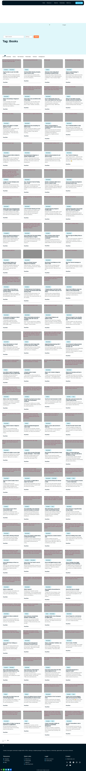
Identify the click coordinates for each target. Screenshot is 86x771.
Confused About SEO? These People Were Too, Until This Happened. (74, 209)
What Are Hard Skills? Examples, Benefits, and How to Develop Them (74, 99)
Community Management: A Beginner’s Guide (72, 670)
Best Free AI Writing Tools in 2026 (73, 535)
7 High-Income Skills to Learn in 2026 (11, 452)
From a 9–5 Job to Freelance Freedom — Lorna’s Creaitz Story (74, 481)
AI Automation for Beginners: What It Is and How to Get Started (11, 318)
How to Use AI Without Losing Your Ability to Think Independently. (74, 290)
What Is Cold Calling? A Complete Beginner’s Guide (10, 126)
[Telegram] (73, 762)
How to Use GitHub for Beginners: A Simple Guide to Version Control (11, 236)
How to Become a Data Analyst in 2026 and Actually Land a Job (31, 670)
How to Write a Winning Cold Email (11, 535)
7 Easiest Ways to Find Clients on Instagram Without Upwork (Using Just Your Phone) (10, 290)
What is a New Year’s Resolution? (10, 399)
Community (6, 69)
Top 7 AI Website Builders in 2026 (73, 125)
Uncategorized (6, 233)
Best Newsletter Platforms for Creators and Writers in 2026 (9, 263)
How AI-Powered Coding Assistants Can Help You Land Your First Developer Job (74, 345)
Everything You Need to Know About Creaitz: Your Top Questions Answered (32, 400)
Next (8, 740)
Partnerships (54, 478)
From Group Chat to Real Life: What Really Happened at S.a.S (53, 670)
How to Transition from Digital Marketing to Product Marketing (73, 563)
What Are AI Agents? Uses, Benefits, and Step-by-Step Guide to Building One (74, 318)
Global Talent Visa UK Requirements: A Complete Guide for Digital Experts (11, 209)
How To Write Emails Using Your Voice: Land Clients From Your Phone (53, 99)
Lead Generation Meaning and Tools (32, 208)
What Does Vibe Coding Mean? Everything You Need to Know (52, 72)
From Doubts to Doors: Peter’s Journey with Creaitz (10, 509)
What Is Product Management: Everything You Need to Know (31, 643)
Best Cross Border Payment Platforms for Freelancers (30, 263)
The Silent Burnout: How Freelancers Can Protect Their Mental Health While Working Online (32, 290)
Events (73, 396)
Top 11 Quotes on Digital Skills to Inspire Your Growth (31, 481)
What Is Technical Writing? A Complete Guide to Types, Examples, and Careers (53, 127)
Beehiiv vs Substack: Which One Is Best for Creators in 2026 (52, 182)
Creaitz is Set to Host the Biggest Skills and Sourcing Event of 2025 (73, 697)
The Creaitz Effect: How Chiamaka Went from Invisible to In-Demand (31, 509)
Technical (26, 69)
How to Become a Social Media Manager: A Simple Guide (31, 617)
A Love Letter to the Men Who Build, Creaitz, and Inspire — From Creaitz (32, 453)
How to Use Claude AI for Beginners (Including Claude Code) (74, 182)
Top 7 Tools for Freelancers (72, 155)
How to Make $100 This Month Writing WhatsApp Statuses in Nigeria (32, 236)
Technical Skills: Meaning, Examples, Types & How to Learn (32, 72)
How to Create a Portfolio (71, 642)
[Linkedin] (70, 762)
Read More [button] (5, 82)
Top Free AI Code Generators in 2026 (53, 399)
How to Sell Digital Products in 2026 (53, 562)
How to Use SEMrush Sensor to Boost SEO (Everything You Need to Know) (32, 697)
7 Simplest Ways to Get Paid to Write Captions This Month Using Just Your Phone (53, 290)
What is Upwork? (28, 589)
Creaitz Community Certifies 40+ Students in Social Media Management (52, 724)
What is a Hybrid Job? (8, 589)
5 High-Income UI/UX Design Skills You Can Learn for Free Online (31, 345)
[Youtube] (70, 765)
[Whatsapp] (79, 762)
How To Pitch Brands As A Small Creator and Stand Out (10, 345)
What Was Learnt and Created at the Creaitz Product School (74, 399)
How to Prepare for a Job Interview (73, 616)
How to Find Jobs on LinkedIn (72, 589)
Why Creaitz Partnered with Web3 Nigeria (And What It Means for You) (11, 670)
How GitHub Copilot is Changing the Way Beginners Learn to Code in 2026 (11, 373)
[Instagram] (76, 762)
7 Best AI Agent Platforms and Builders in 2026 (51, 318)
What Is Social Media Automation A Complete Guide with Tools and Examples (32, 318)
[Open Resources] (51, 3)
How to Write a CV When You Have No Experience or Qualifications (11, 724)
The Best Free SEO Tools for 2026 (73, 425)
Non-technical (12, 69)
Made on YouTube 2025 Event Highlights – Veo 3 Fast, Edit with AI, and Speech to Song (74, 454)
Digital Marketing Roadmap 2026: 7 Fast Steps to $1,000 (52, 345)
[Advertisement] (43, 14)
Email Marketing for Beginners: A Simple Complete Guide (31, 156)
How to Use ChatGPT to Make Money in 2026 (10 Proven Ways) (32, 536)
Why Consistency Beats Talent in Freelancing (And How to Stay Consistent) (52, 237)
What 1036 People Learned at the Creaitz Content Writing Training (52, 509)
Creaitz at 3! (26, 723)
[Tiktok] (67, 765)
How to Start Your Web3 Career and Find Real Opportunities (11, 697)
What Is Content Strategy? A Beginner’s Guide (72, 72)
